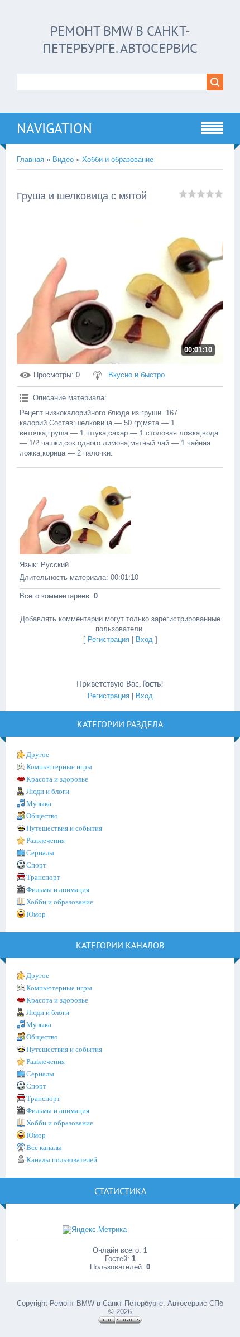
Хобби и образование (117, 159)
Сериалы (40, 853)
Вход (144, 639)
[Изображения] (75, 512)
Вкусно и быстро (136, 375)
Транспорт (43, 877)
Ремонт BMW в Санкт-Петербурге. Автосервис (120, 39)
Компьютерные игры (59, 767)
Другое (37, 754)
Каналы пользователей (61, 1160)
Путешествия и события (64, 828)
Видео (63, 159)
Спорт (36, 865)
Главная (30, 159)
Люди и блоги (47, 791)
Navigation (54, 128)
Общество (42, 816)
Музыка (38, 803)
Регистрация (108, 639)
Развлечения (45, 840)
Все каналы (44, 1147)
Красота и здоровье (57, 779)
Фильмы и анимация (57, 889)
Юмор (36, 914)
